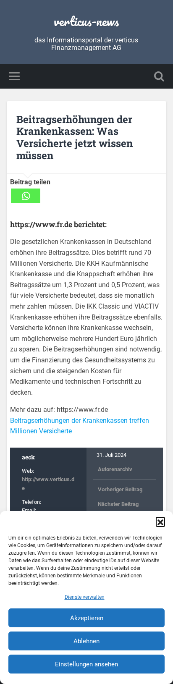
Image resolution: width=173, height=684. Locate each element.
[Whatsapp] (25, 196)
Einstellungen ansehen (86, 664)
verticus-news (86, 21)
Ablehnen (86, 641)
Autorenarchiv (115, 469)
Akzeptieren (86, 618)
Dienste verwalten (85, 597)
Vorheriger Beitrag (120, 489)
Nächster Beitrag (118, 504)
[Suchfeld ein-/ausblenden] (159, 76)
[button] (160, 521)
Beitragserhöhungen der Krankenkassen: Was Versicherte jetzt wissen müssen (74, 137)
